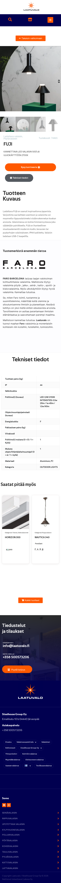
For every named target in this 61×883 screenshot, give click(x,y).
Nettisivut (7, 879)
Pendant (38, 544)
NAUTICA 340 (42, 537)
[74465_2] (30, 78)
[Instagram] (9, 805)
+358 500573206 (16, 657)
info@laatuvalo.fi (16, 646)
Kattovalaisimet (23, 532)
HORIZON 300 (12, 537)
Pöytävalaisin (10, 138)
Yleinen (14, 532)
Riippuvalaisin (46, 532)
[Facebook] (4, 805)
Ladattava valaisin (13, 136)
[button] (10, 20)
